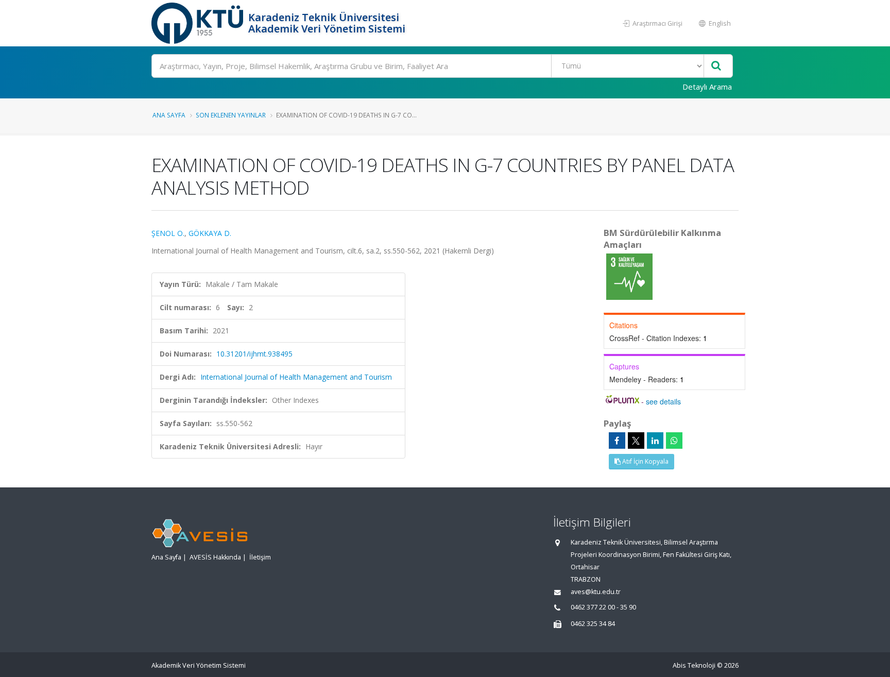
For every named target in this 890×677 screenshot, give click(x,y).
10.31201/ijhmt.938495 (254, 354)
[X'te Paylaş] (636, 440)
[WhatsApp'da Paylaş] (674, 440)
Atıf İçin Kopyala (645, 461)
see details (663, 401)
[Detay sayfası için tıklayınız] (629, 276)
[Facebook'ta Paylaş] (617, 440)
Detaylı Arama (707, 86)
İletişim (260, 557)
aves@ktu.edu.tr (596, 591)
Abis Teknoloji (694, 665)
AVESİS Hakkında (215, 557)
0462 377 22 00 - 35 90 (603, 607)
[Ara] (716, 66)
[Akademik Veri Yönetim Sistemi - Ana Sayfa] (198, 23)
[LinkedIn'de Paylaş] (655, 440)
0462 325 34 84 (593, 623)
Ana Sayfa (168, 115)
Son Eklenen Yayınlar (231, 115)
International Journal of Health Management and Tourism (296, 377)
